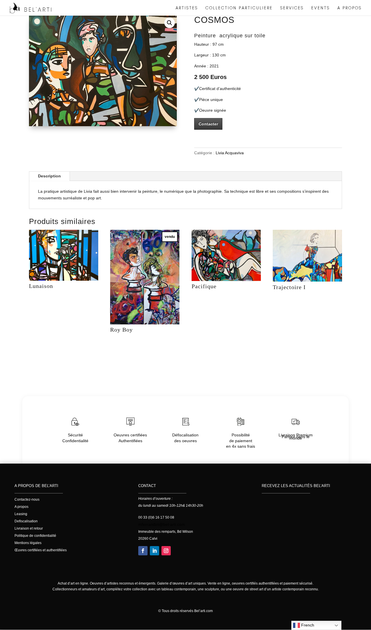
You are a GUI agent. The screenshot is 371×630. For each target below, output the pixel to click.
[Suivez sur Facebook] (143, 550)
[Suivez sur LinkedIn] (154, 550)
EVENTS (320, 8)
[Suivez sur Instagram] (166, 550)
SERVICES (292, 8)
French (307, 625)
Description (49, 176)
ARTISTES (187, 8)
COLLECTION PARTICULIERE (239, 8)
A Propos (349, 8)
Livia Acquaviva (230, 152)
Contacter (208, 124)
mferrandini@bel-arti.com (161, 524)
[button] (169, 23)
